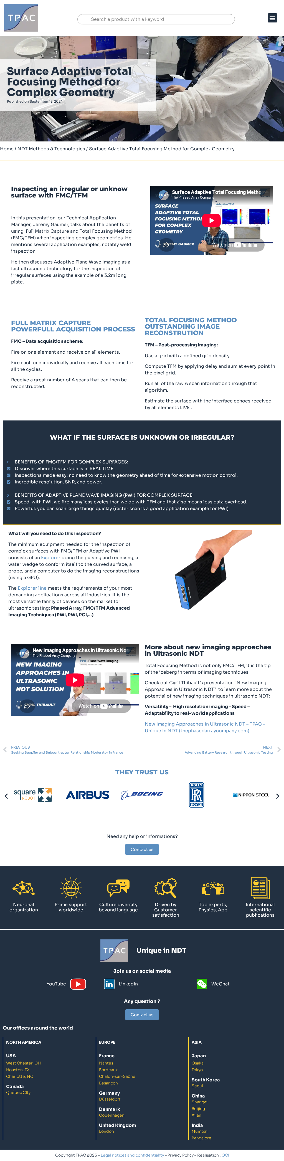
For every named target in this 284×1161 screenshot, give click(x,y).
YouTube (56, 984)
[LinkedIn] (109, 984)
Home (7, 149)
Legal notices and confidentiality (132, 1155)
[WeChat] (202, 984)
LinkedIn (128, 984)
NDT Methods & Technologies (51, 149)
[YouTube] (78, 984)
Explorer (50, 558)
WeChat (220, 984)
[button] (272, 17)
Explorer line (32, 588)
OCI (225, 1155)
